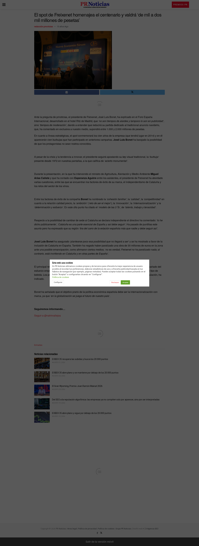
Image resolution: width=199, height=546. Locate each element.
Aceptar (125, 282)
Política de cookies (60, 277)
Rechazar (115, 282)
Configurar (58, 282)
